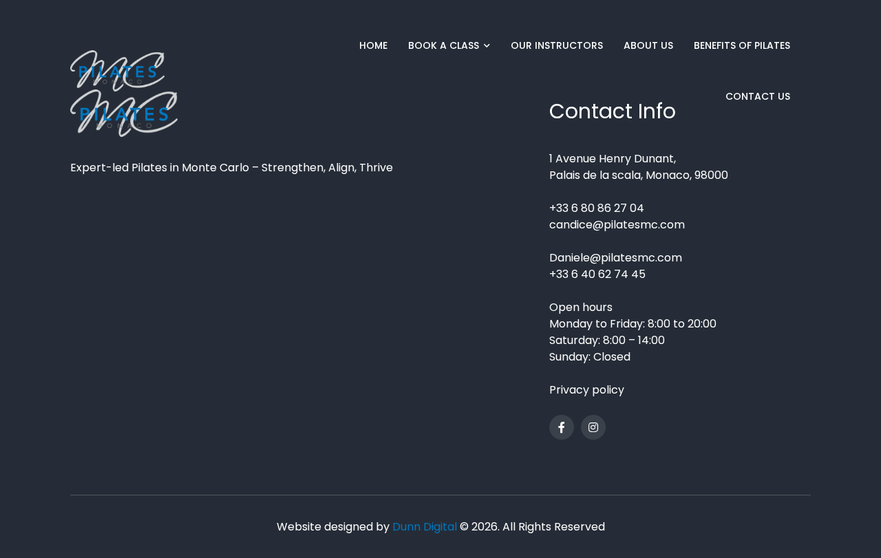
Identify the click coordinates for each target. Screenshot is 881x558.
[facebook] (561, 427)
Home (373, 45)
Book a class (443, 45)
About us (648, 45)
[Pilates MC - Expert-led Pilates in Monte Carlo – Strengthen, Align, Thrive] (117, 71)
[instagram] (593, 427)
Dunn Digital (424, 527)
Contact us (757, 96)
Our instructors (557, 45)
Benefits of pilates (742, 45)
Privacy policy (586, 390)
